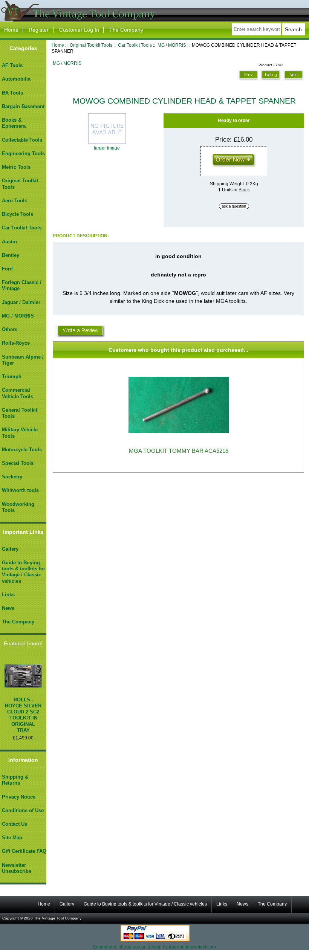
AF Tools (12, 65)
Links (8, 594)
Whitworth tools (20, 490)
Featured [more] (23, 643)
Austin (9, 241)
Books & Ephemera (14, 123)
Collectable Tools (22, 140)
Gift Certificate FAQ (24, 851)
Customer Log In (79, 30)
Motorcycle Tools (22, 449)
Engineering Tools (23, 153)
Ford (7, 269)
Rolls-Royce (16, 343)
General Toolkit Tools (19, 413)
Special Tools (18, 463)
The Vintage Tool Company (57, 918)
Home (11, 30)
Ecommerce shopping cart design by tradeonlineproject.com (154, 946)
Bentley (10, 255)
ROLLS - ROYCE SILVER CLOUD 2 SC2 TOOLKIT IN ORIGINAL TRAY (23, 715)
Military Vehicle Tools (20, 432)
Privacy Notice (18, 797)
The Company (126, 30)
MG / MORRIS (172, 45)
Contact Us (14, 824)
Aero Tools (14, 200)
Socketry (12, 477)
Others (9, 329)
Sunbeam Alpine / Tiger (23, 360)
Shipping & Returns (15, 780)
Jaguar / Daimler (21, 302)
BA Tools (12, 93)
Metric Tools (16, 167)
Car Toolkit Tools (135, 45)
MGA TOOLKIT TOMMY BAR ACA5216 (178, 451)
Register (39, 30)
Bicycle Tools (17, 214)
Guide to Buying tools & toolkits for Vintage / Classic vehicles (23, 572)
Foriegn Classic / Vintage (21, 285)
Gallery (10, 549)
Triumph (11, 376)
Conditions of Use (23, 810)
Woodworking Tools (18, 507)
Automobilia (16, 79)
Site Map (12, 837)
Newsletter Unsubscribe (16, 868)
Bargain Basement (23, 106)
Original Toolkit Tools (91, 45)
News (8, 608)
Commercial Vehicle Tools (17, 393)
